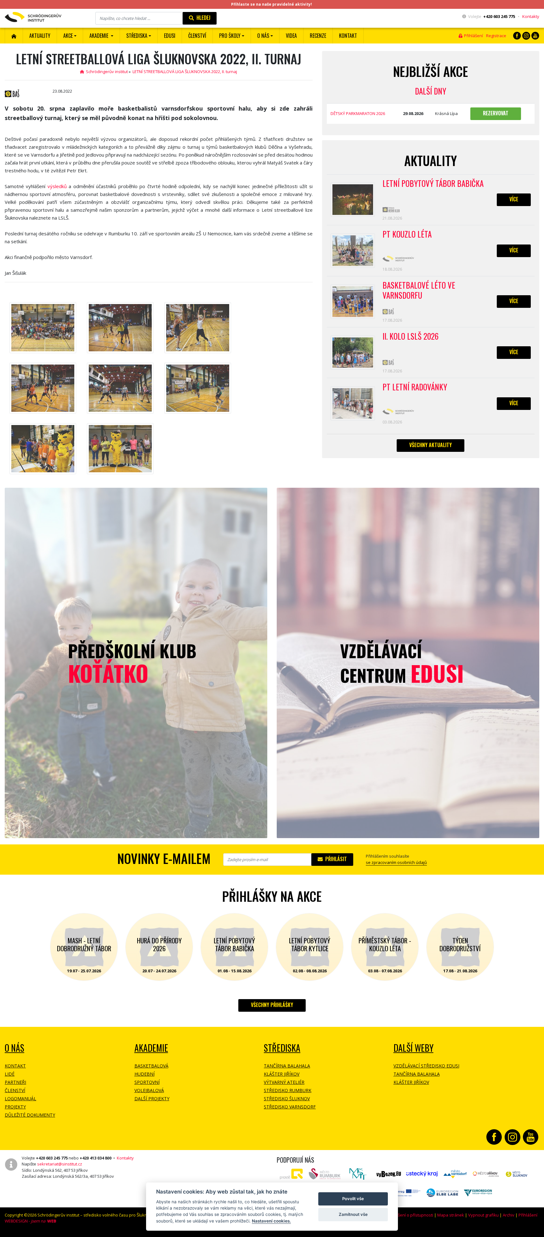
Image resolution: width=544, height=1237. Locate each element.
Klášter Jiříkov (281, 1074)
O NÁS (14, 1047)
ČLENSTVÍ (197, 35)
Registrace (496, 35)
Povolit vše (353, 1198)
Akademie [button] (99, 35)
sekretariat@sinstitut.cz (59, 1164)
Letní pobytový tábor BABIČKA (433, 183)
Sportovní (147, 1082)
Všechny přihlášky (272, 1005)
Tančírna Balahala (287, 1066)
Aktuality (39, 35)
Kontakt (348, 35)
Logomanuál (20, 1099)
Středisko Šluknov (287, 1099)
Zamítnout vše (353, 1214)
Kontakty (530, 16)
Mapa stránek (450, 1215)
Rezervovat (495, 113)
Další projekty (151, 1099)
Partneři (15, 1082)
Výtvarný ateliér (284, 1082)
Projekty (15, 1107)
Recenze (318, 35)
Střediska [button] (136, 35)
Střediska (282, 1047)
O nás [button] (263, 35)
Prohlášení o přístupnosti (409, 1215)
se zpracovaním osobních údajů (396, 862)
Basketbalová (151, 1066)
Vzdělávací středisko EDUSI (426, 1066)
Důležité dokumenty (30, 1115)
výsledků (57, 186)
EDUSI (169, 35)
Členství (15, 1090)
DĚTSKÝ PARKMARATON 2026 (358, 113)
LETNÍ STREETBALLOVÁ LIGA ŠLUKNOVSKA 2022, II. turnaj (185, 71)
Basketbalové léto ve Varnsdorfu (418, 290)
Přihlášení (472, 35)
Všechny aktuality (430, 445)
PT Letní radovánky (414, 387)
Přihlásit (335, 859)
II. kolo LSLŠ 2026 (410, 336)
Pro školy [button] (230, 35)
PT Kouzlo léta (407, 234)
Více (513, 199)
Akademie (151, 1047)
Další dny (430, 91)
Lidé (9, 1074)
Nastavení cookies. (271, 1220)
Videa (291, 35)
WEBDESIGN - (30, 1221)
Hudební (144, 1074)
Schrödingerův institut (106, 71)
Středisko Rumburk (287, 1090)
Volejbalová (149, 1090)
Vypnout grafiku (483, 1215)
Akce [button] (68, 35)
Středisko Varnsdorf (290, 1107)
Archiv (508, 1215)
